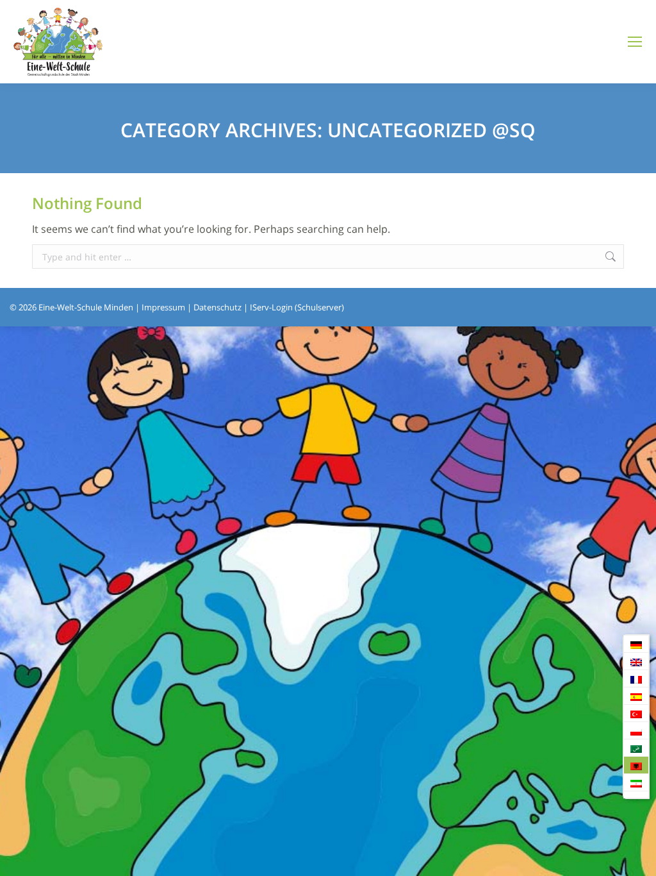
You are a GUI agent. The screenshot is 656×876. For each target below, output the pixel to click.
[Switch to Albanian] (636, 765)
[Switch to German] (636, 644)
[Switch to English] (636, 661)
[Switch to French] (636, 678)
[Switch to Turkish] (636, 713)
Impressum (163, 307)
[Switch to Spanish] (636, 696)
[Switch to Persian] (636, 782)
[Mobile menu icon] (635, 41)
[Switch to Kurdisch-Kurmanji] (636, 794)
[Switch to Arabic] (636, 748)
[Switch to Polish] (636, 730)
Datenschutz (217, 307)
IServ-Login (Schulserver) (297, 307)
